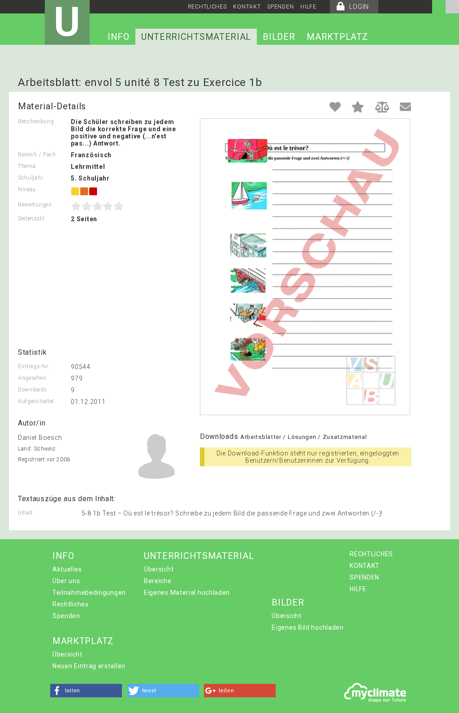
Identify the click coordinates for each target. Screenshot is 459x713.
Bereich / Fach (37, 154)
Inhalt (25, 513)
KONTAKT (246, 7)
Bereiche (158, 580)
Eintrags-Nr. (33, 366)
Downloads (32, 390)
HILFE (308, 7)
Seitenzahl (31, 218)
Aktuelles (67, 569)
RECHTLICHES (207, 7)
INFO (119, 36)
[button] (86, 690)
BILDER (279, 36)
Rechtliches (70, 604)
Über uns (66, 580)
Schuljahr (30, 178)
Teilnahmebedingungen (89, 592)
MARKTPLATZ (337, 36)
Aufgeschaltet (36, 401)
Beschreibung (36, 121)
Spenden (66, 615)
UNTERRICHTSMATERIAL (196, 36)
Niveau (27, 189)
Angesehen (32, 378)
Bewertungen (35, 205)
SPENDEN (280, 7)
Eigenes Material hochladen (187, 592)
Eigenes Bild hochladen (307, 627)
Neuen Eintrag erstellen (89, 666)
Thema (27, 166)
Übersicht (158, 569)
